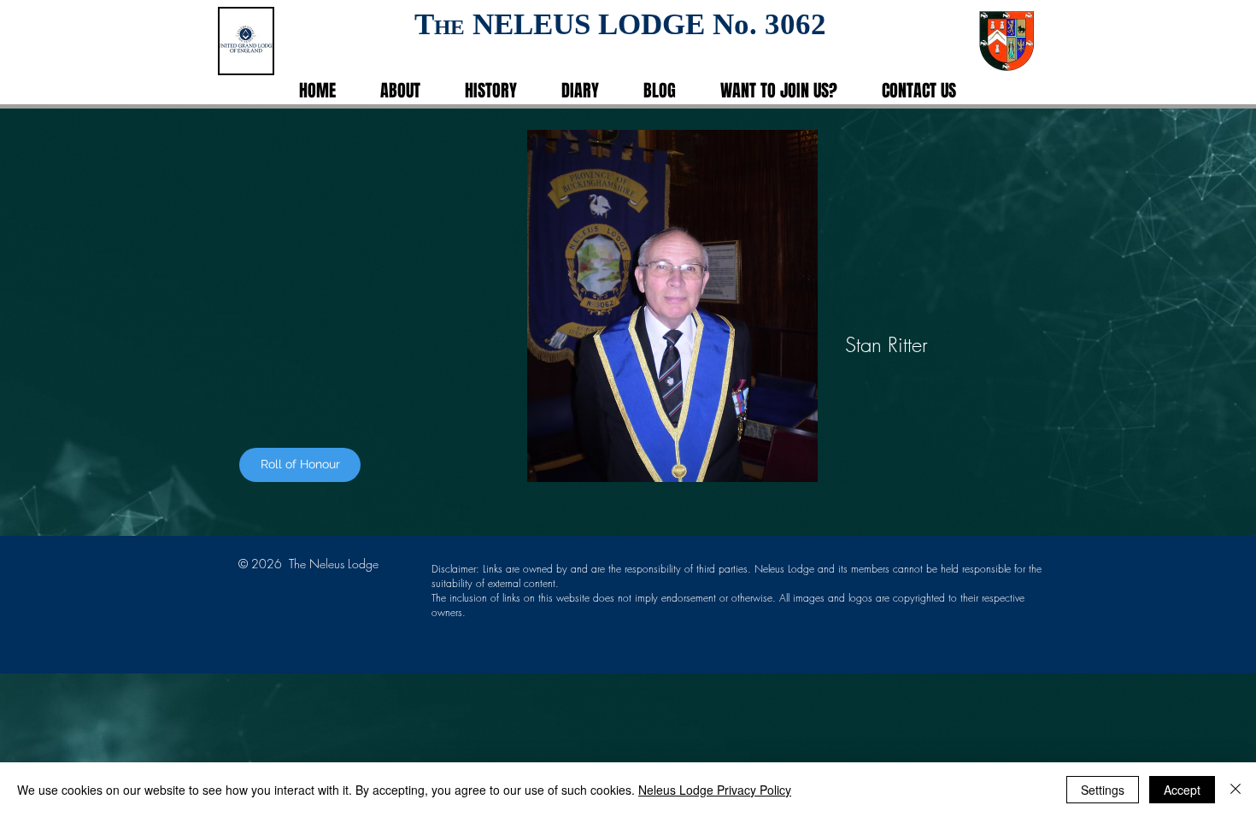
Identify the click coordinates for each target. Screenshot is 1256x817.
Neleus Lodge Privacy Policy (714, 789)
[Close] (1235, 789)
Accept (1182, 789)
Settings (1102, 789)
